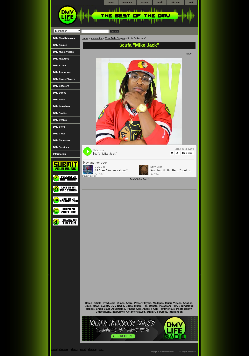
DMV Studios (60, 113)
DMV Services (61, 147)
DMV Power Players (64, 79)
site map (175, 2)
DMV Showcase (61, 140)
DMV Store (59, 126)
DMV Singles (60, 45)
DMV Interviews (61, 106)
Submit (150, 311)
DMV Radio (59, 99)
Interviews (118, 311)
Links (88, 305)
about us (127, 2)
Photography (184, 308)
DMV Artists (60, 65)
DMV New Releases (64, 38)
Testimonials (167, 308)
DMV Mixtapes (61, 58)
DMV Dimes (59, 92)
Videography (103, 311)
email (159, 2)
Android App (150, 308)
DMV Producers (62, 72)
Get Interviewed (135, 311)
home (111, 2)
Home (85, 38)
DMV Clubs (59, 133)
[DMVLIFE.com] (99, 16)
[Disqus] (139, 241)
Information (97, 38)
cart (191, 2)
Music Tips (140, 305)
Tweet (189, 53)
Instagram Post (168, 305)
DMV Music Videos (63, 52)
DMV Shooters (61, 86)
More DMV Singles (115, 38)
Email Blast (103, 308)
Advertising (118, 308)
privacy (144, 2)
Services (162, 311)
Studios (187, 303)
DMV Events (60, 120)
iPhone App (134, 308)
